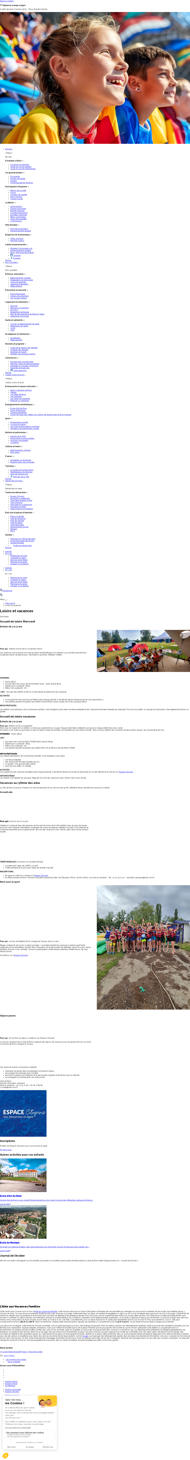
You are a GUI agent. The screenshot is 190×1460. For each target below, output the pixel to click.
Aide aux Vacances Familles (45, 1311)
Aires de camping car (19, 474)
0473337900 (9, 1356)
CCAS (12, 328)
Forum (13, 193)
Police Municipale (17, 294)
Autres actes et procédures (21, 509)
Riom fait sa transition (19, 229)
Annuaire (16, 258)
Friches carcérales (17, 179)
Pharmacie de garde (18, 562)
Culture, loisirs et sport (15, 375)
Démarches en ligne (14, 481)
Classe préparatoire (18, 412)
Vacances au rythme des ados (23, 539)
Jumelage (14, 442)
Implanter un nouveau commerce (24, 366)
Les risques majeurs (18, 298)
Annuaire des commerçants (21, 362)
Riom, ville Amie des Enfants (22, 253)
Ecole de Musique (17, 410)
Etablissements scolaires (20, 278)
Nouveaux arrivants (18, 507)
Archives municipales (19, 440)
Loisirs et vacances (18, 282)
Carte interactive (19, 371)
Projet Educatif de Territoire (21, 183)
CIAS (12, 330)
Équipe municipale (18, 209)
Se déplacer (15, 338)
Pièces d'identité (17, 516)
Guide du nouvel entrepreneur (23, 169)
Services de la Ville (21, 477)
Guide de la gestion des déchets (24, 348)
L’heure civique (16, 199)
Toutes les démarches (22, 546)
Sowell (85, 1336)
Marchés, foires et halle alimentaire (24, 364)
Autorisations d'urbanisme (21, 505)
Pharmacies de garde (19, 326)
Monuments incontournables (22, 438)
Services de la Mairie (18, 560)
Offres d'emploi (16, 239)
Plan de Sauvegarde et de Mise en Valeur (27, 314)
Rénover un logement (19, 308)
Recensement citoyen (19, 527)
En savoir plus (6, 1150)
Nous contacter (14, 1362)
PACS (12, 531)
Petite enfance (16, 286)
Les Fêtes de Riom (18, 394)
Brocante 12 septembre (20, 498)
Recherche (7, 591)
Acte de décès (16, 523)
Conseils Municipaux (19, 213)
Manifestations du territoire (21, 472)
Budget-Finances (17, 211)
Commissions (16, 221)
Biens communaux (18, 217)
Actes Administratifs (18, 219)
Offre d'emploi (16, 502)
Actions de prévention (19, 296)
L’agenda (16, 255)
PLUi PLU (14, 310)
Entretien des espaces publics (22, 354)
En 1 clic (8, 554)
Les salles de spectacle (20, 399)
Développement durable (20, 231)
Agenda (8, 552)
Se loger (13, 306)
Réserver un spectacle (19, 401)
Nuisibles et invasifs (18, 352)
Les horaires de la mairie (16, 1359)
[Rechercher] (1, 595)
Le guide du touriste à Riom (21, 470)
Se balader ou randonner (20, 460)
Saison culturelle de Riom (21, 390)
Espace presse (11, 1384)
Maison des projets (18, 190)
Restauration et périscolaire (21, 280)
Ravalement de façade (19, 312)
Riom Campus (16, 197)
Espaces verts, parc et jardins (22, 462)
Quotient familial (17, 543)
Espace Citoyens (17, 496)
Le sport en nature (18, 424)
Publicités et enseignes (19, 368)
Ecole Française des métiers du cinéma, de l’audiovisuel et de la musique (40, 415)
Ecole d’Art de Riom (18, 408)
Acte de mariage (17, 521)
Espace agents (11, 1381)
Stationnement (16, 340)
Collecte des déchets (19, 350)
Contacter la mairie (18, 558)
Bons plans (15, 452)
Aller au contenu (7, 1)
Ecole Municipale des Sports (22, 541)
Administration (16, 206)
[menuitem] (97, 204)
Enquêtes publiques (18, 215)
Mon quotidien (11, 262)
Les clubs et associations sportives (24, 426)
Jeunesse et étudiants (19, 284)
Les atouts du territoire (19, 165)
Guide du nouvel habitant (20, 167)
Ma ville (9, 149)
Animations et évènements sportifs (24, 429)
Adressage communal (19, 316)
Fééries (13, 392)
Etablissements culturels (20, 450)
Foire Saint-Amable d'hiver (21, 500)
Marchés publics (17, 241)
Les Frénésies (16, 396)
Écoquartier (15, 176)
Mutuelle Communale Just (21, 248)
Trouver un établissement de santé (24, 324)
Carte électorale (17, 525)
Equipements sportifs (19, 422)
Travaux (13, 181)
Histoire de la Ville (18, 436)
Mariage (13, 529)
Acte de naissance (17, 519)
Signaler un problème (19, 564)
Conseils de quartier (18, 195)
